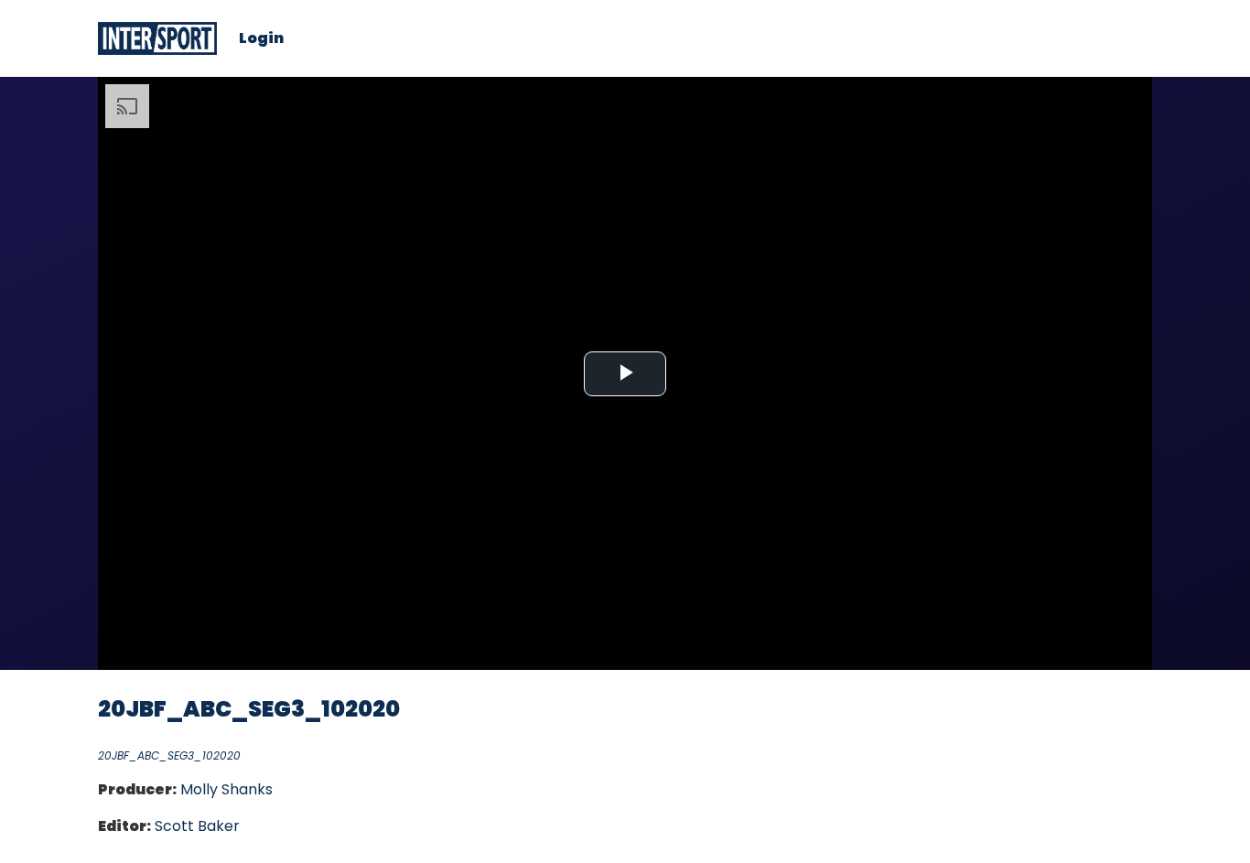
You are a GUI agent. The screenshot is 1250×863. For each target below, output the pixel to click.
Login (261, 38)
